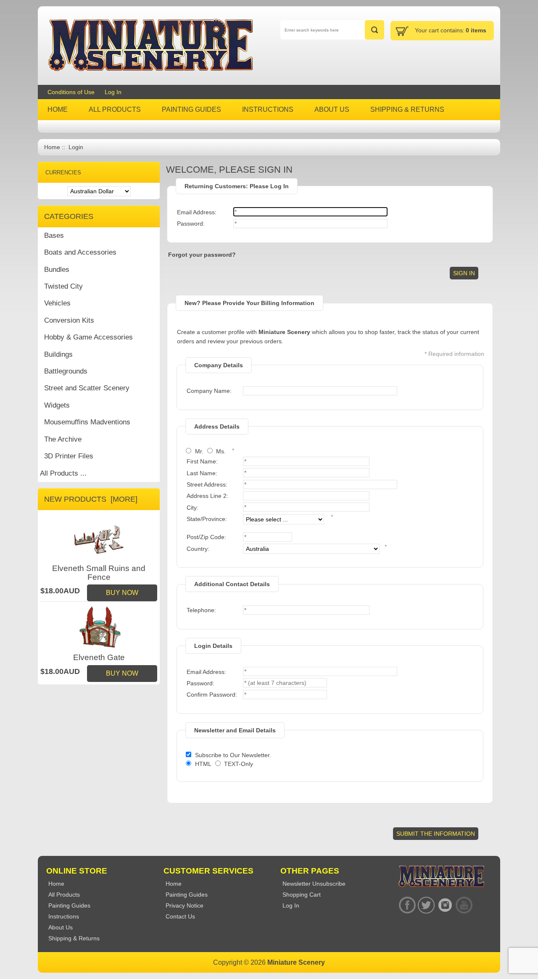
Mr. (199, 451)
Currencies (63, 172)
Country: (198, 548)
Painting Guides (187, 894)
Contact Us (180, 916)
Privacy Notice (184, 905)
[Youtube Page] (463, 905)
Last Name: (202, 473)
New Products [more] (90, 499)
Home (52, 147)
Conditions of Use (71, 92)
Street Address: (207, 484)
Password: (191, 223)
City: (192, 507)
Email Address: (196, 212)
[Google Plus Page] (426, 905)
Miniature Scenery (296, 962)
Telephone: (201, 610)
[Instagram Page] (444, 905)
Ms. (221, 451)
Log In (113, 92)
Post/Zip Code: (206, 537)
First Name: (202, 461)
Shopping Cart (301, 894)
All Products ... (63, 473)
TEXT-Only (238, 764)
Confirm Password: (212, 694)
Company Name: (209, 390)
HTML (203, 764)
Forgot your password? (202, 254)
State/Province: (207, 519)
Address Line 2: (207, 495)
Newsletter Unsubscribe (313, 883)
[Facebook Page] (407, 905)
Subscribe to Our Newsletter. (233, 755)
